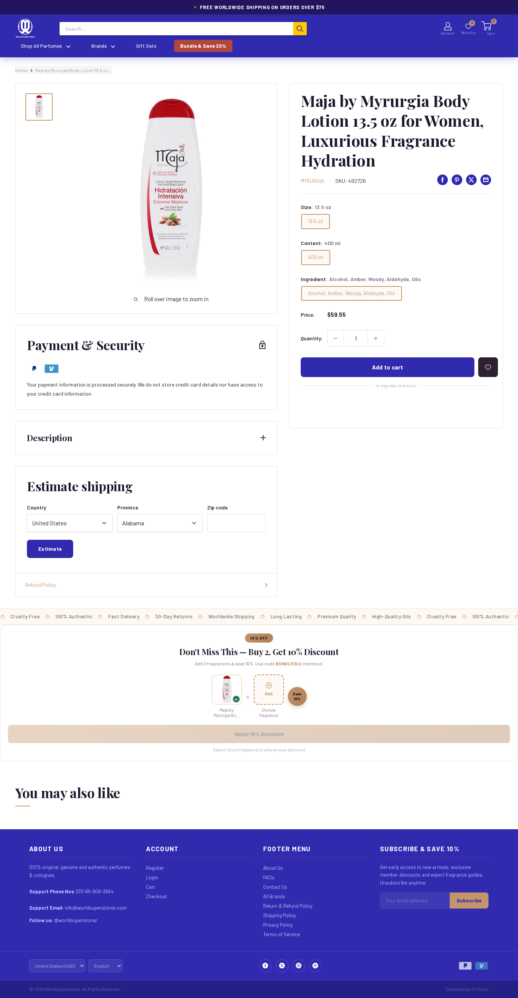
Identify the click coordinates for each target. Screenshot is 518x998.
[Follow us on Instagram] (298, 965)
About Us (273, 868)
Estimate (50, 548)
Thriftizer (480, 989)
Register (155, 868)
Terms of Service (281, 934)
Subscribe (469, 900)
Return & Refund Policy (287, 906)
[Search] (300, 28)
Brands (99, 45)
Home (21, 70)
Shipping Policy (279, 915)
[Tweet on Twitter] (471, 179)
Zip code (217, 507)
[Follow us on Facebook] (265, 965)
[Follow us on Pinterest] (315, 965)
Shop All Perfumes (41, 45)
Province (127, 507)
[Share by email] (485, 179)
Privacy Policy (278, 925)
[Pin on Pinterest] (457, 179)
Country (36, 507)
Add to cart (387, 367)
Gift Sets (146, 45)
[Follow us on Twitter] (282, 965)
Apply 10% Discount (259, 734)
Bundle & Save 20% (203, 45)
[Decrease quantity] (336, 338)
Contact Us (275, 887)
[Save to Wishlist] (488, 367)
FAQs (269, 877)
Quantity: (312, 338)
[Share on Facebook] (442, 179)
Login (152, 877)
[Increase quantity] (376, 338)
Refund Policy (40, 585)
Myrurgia (312, 181)
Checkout (156, 896)
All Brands (274, 896)
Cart (150, 887)
